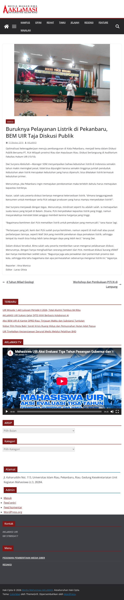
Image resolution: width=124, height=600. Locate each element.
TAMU (62, 22)
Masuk (8, 498)
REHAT (50, 22)
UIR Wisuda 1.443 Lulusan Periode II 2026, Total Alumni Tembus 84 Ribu (42, 310)
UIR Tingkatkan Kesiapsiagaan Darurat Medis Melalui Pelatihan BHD (39, 331)
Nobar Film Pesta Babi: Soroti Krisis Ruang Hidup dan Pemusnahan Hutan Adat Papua (49, 326)
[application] (62, 381)
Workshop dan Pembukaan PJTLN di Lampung (95, 284)
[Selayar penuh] (117, 411)
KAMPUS (25, 22)
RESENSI (88, 22)
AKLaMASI (31, 142)
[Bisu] (112, 411)
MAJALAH (26, 30)
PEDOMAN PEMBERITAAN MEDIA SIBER (24, 557)
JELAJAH (75, 22)
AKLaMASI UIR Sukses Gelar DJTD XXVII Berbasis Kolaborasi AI (36, 315)
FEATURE (103, 22)
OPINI (38, 22)
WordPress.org (13, 512)
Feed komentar (13, 507)
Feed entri (10, 502)
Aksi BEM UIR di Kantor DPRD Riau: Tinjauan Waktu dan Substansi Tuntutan (44, 320)
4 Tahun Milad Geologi (20, 282)
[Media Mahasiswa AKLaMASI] (6, 26)
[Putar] (6, 411)
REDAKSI (7, 564)
